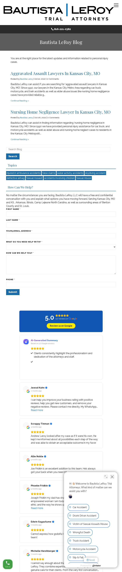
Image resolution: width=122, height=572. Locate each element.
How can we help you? (20, 253)
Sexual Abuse (83, 178)
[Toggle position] (106, 476)
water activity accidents (70, 173)
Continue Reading (19, 100)
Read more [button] (37, 410)
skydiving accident (95, 173)
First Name (13, 209)
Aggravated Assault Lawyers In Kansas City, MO (55, 73)
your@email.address (19, 231)
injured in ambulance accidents (23, 173)
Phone (10, 280)
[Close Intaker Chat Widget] (112, 476)
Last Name (12, 220)
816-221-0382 (62, 29)
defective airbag (16, 178)
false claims (48, 173)
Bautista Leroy (26, 79)
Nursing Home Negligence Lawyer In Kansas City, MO (61, 112)
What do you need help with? (24, 242)
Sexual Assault (34, 178)
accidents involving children (59, 178)
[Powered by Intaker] (96, 566)
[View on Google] (26, 389)
